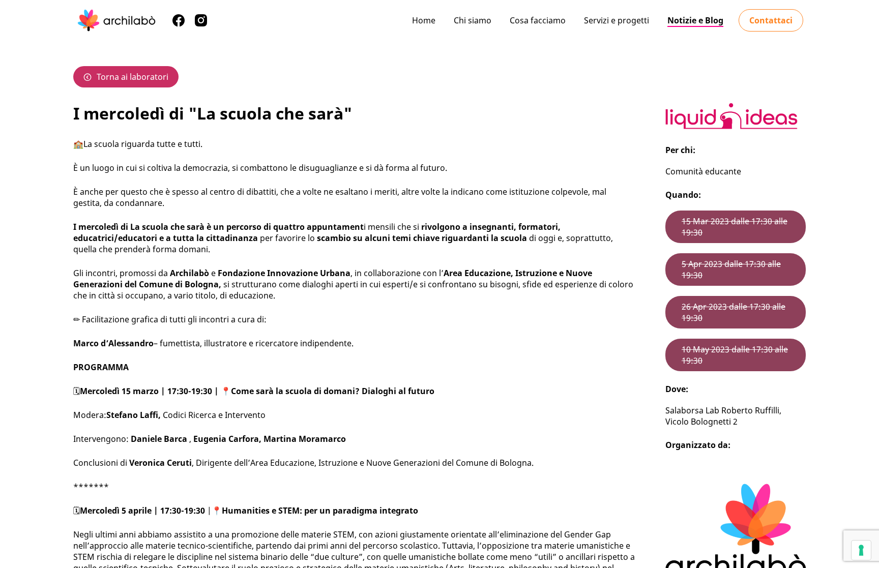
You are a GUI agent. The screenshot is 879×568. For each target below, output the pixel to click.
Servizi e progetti (616, 20)
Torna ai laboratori (132, 76)
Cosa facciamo (538, 20)
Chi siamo (472, 20)
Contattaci (771, 20)
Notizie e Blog (695, 20)
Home (423, 20)
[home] (116, 20)
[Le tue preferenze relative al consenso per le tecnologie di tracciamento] (861, 550)
